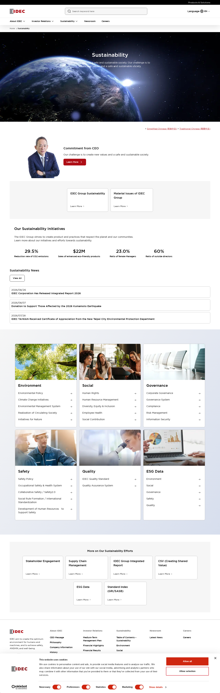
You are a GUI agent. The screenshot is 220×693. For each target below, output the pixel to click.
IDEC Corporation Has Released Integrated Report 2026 (46, 293)
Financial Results (92, 650)
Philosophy (55, 642)
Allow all (187, 661)
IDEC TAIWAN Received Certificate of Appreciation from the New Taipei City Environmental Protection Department (83, 319)
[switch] (86, 687)
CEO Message (57, 637)
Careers (187, 637)
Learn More (72, 162)
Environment (123, 645)
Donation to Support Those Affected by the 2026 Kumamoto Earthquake (56, 306)
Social (119, 650)
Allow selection (187, 671)
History (53, 652)
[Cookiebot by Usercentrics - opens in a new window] (19, 687)
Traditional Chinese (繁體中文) (194, 128)
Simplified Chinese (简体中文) (162, 128)
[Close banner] (215, 658)
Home (12, 28)
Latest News (156, 637)
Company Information (61, 647)
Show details (156, 687)
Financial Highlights (93, 645)
